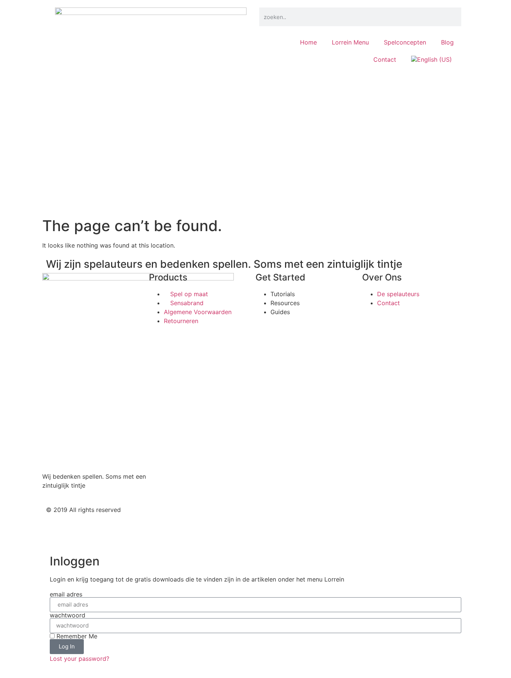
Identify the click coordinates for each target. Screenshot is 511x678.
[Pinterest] (330, 516)
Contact (384, 59)
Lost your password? (79, 658)
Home (308, 42)
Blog (447, 42)
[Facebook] (289, 516)
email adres (66, 594)
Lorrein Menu (350, 42)
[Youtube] (309, 516)
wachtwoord (67, 615)
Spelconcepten (405, 42)
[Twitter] (268, 516)
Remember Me (76, 636)
